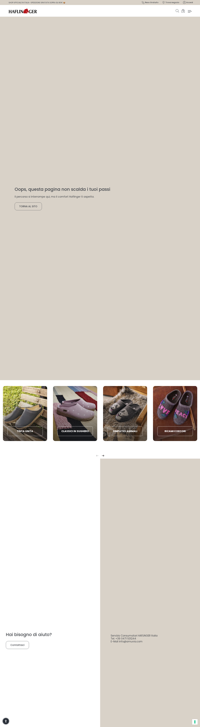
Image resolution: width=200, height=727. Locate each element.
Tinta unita (25, 431)
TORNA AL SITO (28, 206)
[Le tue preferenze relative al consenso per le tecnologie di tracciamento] (195, 722)
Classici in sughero (75, 431)
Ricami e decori (175, 431)
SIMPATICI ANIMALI (125, 431)
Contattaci (17, 645)
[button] (5, 721)
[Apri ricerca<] (178, 10)
